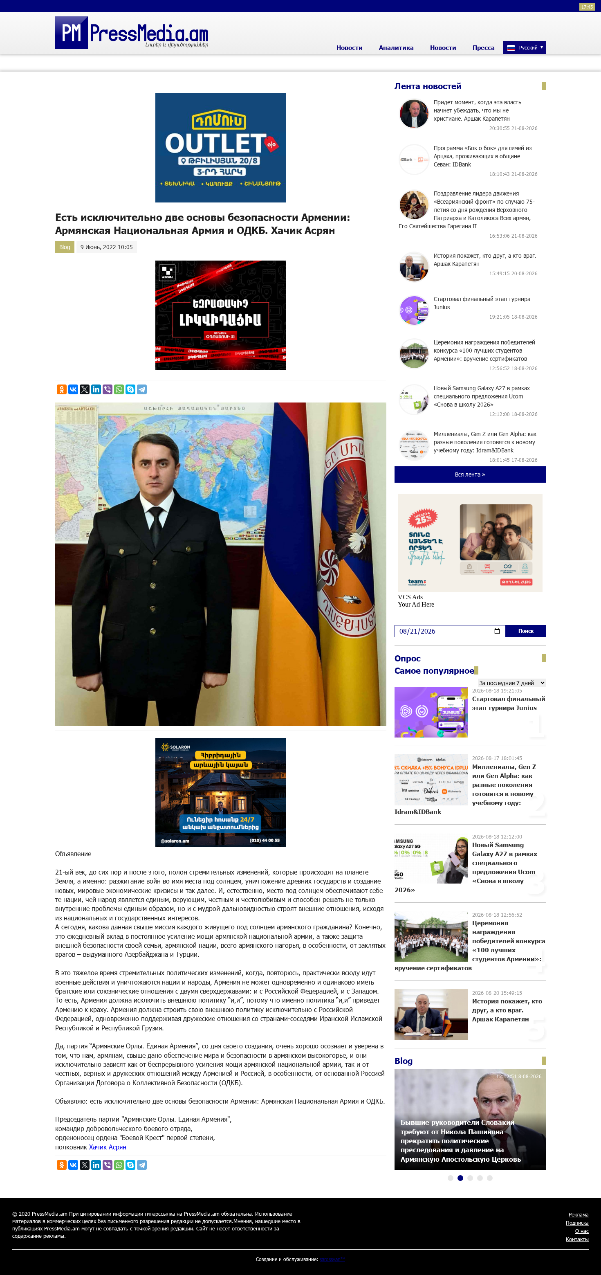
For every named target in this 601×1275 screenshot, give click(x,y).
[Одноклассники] (62, 389)
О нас (582, 1231)
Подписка (577, 1222)
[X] (85, 389)
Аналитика (396, 47)
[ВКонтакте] (73, 389)
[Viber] (107, 389)
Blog (64, 246)
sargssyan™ (332, 1259)
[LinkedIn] (96, 389)
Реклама (579, 1214)
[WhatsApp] (119, 389)
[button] (450, 1178)
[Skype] (130, 389)
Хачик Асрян (107, 1147)
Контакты (577, 1239)
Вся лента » (470, 474)
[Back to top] (587, 1261)
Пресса (484, 47)
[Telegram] (142, 389)
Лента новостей (428, 86)
